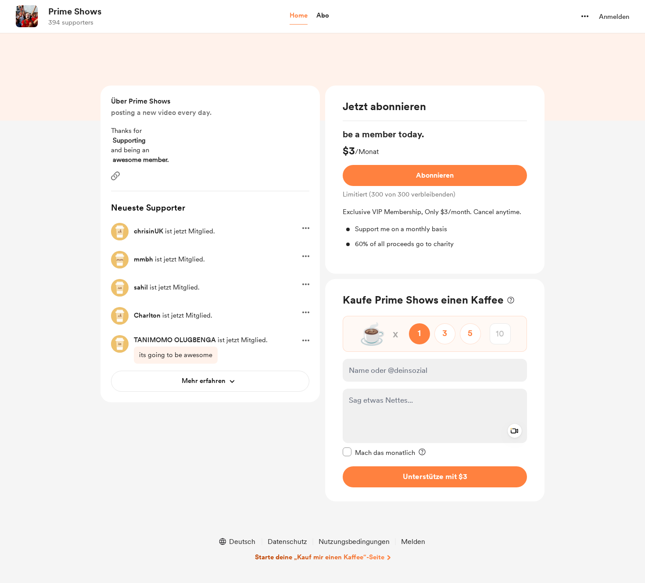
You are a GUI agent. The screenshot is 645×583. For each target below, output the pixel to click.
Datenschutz (287, 541)
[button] (298, 16)
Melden (413, 541)
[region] (435, 180)
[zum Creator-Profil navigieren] (27, 16)
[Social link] (115, 176)
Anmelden (614, 17)
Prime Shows (74, 11)
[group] (435, 188)
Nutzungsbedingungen (354, 541)
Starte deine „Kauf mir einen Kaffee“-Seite (319, 557)
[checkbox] (379, 452)
